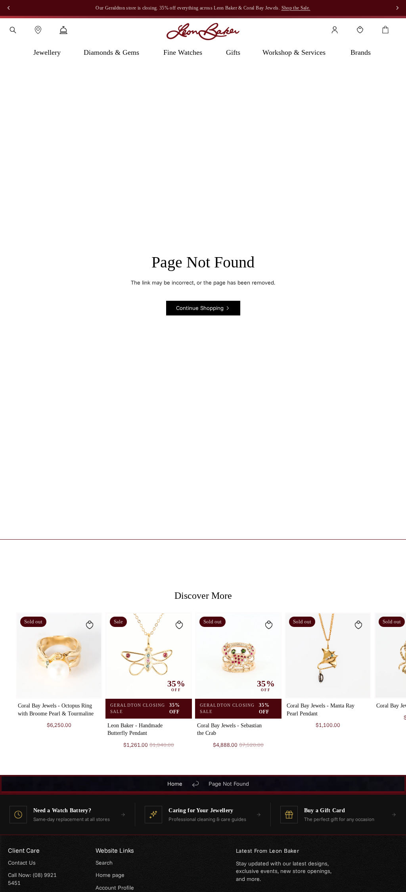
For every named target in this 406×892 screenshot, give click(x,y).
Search (104, 862)
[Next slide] (380, 684)
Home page (110, 875)
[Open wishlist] (360, 29)
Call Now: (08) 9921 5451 (32, 878)
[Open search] (12, 29)
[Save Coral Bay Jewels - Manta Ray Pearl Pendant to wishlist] (358, 625)
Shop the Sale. (296, 8)
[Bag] (385, 29)
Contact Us (22, 862)
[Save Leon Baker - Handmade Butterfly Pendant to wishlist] (179, 625)
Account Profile (115, 887)
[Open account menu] (334, 29)
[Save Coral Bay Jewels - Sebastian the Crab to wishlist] (269, 625)
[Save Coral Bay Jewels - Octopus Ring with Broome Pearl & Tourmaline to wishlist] (89, 625)
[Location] (38, 29)
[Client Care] (63, 29)
